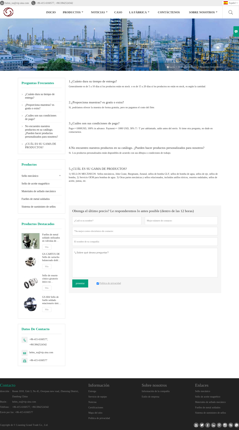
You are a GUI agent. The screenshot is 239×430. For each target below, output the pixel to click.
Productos (72, 12)
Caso (118, 12)
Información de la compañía (156, 391)
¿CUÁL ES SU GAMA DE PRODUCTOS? (40, 145)
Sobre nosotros (202, 12)
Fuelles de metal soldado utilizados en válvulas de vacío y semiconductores (51, 238)
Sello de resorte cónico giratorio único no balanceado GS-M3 (51, 278)
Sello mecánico (30, 175)
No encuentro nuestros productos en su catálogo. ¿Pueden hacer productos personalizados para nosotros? (41, 131)
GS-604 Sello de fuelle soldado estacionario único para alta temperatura (51, 300)
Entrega (92, 391)
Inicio (51, 12)
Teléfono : (5, 407)
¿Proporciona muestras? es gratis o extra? (39, 106)
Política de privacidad (99, 418)
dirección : (5, 391)
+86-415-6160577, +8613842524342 (54, 3)
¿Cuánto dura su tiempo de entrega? (40, 96)
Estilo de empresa (150, 396)
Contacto (7, 385)
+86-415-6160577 (38, 360)
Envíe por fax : (7, 412)
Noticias (92, 402)
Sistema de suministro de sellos (39, 206)
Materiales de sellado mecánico (39, 191)
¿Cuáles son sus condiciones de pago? (40, 117)
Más (47, 247)
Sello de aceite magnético (36, 183)
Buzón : (4, 401)
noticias (98, 12)
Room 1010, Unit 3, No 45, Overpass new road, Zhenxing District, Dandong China (45, 394)
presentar (80, 283)
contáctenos (169, 12)
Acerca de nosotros (187, 67)
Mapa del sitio (95, 412)
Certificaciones (95, 407)
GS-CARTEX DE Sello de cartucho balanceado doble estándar (51, 257)
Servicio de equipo (97, 396)
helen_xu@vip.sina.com (17, 3)
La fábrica (138, 12)
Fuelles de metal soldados (36, 198)
